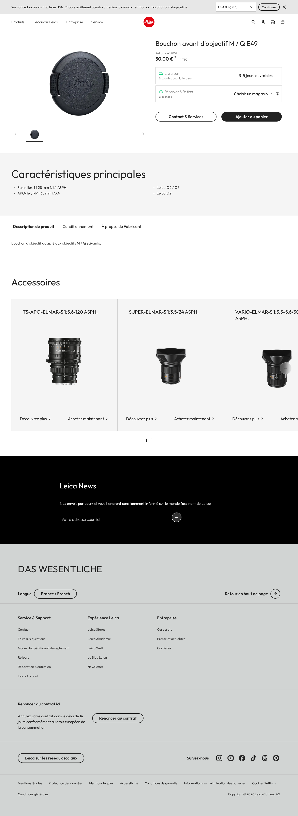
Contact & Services (186, 116)
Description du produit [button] (33, 226)
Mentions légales (30, 783)
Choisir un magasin (251, 93)
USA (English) (227, 7)
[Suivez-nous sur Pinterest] (276, 758)
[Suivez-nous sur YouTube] (231, 758)
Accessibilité (129, 783)
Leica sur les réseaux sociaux (51, 757)
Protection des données (66, 783)
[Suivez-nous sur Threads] (265, 758)
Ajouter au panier (251, 116)
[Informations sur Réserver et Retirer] (277, 93)
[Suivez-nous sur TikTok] (253, 758)
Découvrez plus (139, 418)
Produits (18, 22)
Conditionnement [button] (77, 226)
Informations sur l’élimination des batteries (215, 783)
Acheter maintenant (86, 418)
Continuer (269, 7)
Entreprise (74, 22)
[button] (34, 134)
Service (97, 22)
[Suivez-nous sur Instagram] (219, 758)
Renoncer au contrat (118, 718)
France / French (55, 593)
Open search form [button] (253, 22)
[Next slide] (143, 134)
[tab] (146, 440)
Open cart (283, 22)
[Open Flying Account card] (263, 22)
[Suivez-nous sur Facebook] (242, 758)
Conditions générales (33, 794)
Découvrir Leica (45, 22)
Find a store (273, 22)
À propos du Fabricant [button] (121, 226)
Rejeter (284, 7)
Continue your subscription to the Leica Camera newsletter (176, 517)
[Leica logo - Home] (149, 22)
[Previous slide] (15, 134)
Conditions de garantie (161, 783)
